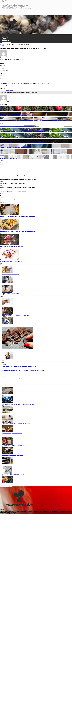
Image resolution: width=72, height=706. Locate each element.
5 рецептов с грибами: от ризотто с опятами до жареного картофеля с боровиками (17, 231)
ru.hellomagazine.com (9, 90)
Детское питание (5, 36)
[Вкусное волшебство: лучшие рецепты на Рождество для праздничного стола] (7, 444)
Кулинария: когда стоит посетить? (9, 158)
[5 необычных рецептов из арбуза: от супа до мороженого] (9, 244)
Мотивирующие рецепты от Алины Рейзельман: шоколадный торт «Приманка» (15, 350)
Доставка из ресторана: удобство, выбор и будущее (13, 153)
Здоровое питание (5, 37)
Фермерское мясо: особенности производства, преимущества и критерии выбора (15, 315)
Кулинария (4, 38)
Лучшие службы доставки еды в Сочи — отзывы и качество (12, 433)
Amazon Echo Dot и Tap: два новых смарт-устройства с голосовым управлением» (17, 216)
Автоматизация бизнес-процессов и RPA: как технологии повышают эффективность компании (18, 4)
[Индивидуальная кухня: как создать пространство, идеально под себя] (7, 412)
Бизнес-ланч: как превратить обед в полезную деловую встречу (12, 7)
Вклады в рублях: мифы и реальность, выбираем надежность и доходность (14, 305)
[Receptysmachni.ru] (13, 31)
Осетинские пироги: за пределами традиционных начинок (15, 137)
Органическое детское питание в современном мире (10, 274)
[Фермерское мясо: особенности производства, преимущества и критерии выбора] (7, 314)
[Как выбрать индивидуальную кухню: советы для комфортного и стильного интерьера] (7, 422)
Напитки (3, 39)
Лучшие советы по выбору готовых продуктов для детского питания (13, 283)
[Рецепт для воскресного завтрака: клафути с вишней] (9, 259)
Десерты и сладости (5, 35)
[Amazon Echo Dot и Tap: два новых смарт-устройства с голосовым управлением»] (9, 214)
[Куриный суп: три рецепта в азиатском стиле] (7, 358)
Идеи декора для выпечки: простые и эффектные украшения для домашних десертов (23, 142)
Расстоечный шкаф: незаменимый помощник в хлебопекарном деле (18, 126)
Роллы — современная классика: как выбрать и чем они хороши (12, 10)
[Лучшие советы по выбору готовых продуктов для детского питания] (7, 282)
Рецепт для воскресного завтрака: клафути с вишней (11, 261)
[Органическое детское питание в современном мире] (7, 273)
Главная (3, 34)
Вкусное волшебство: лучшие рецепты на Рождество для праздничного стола (15, 5)
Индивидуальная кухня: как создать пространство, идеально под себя (13, 6)
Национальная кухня (5, 40)
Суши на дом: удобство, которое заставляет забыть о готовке (16, 147)
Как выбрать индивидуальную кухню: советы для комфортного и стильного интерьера (16, 8)
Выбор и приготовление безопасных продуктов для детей (11, 293)
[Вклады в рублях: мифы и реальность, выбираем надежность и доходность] (7, 304)
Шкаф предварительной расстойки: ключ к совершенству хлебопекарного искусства (22, 131)
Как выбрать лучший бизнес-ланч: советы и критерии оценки (12, 9)
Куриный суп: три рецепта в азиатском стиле (9, 359)
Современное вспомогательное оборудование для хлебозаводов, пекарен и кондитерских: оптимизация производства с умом (33, 120)
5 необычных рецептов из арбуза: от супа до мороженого (12, 246)
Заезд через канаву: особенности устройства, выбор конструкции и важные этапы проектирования (18, 3)
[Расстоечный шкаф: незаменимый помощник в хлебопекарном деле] (7, 473)
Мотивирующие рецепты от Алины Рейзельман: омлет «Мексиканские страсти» (15, 325)
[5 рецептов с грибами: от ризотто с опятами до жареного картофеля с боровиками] (9, 229)
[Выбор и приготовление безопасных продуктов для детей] (7, 292)
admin (8, 56)
